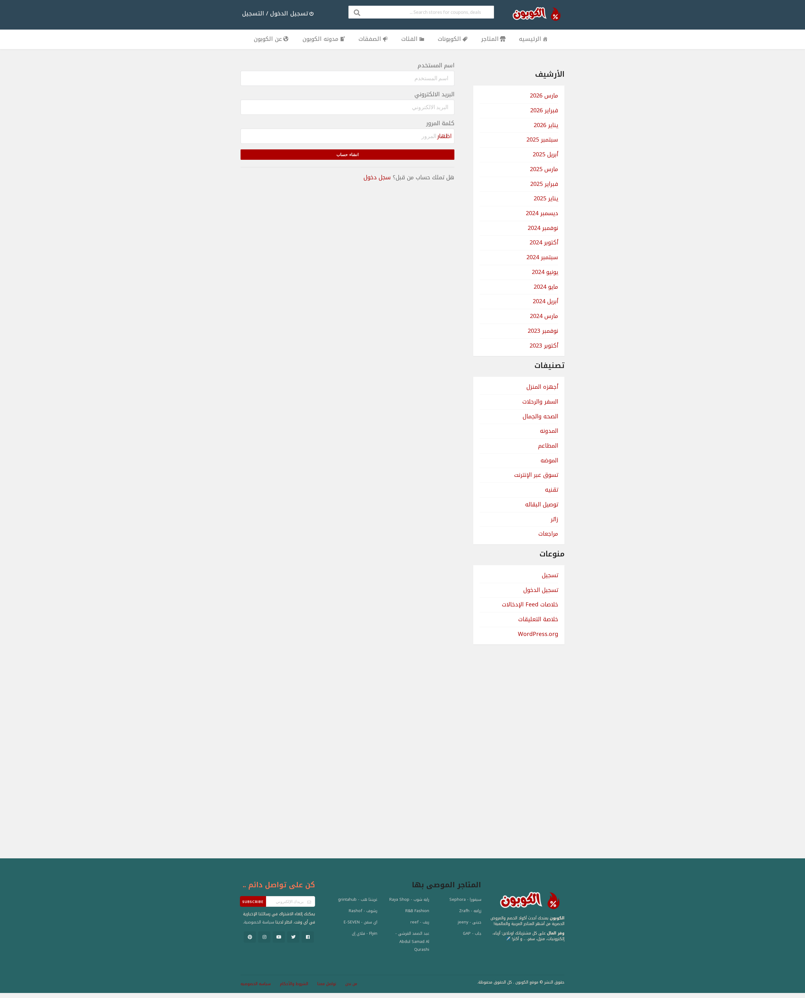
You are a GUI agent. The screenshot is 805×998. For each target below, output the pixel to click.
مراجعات (548, 533)
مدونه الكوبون (320, 39)
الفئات (409, 39)
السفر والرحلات (540, 401)
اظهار (444, 136)
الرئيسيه (530, 39)
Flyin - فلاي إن (364, 933)
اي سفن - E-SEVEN (360, 922)
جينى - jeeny (469, 922)
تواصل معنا (326, 984)
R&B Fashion (417, 911)
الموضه (549, 460)
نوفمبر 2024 (543, 228)
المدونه (549, 431)
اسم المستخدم (436, 66)
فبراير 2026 (544, 110)
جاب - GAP (472, 933)
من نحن (351, 984)
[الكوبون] (534, 13)
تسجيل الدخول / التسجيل (275, 13)
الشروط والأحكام (294, 984)
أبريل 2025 (545, 154)
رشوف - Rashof (363, 911)
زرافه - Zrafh (470, 911)
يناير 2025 (546, 198)
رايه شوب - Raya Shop (409, 899)
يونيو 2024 (545, 272)
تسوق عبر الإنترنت (536, 475)
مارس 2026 (544, 95)
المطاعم (548, 445)
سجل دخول (377, 177)
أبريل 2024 (545, 301)
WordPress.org (538, 634)
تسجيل (550, 575)
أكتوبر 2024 (544, 242)
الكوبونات (449, 39)
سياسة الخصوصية (259, 922)
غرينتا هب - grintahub (357, 899)
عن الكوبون (268, 39)
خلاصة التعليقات (538, 619)
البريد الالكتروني (434, 95)
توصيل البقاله (541, 504)
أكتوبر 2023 (544, 345)
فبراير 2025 (544, 184)
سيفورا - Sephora (465, 899)
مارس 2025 (544, 169)
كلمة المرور (440, 124)
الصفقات (369, 39)
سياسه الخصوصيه (256, 984)
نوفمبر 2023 (543, 331)
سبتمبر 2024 (542, 257)
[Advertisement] (518, 743)
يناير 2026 (546, 125)
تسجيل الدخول (540, 590)
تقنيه (551, 489)
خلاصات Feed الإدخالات (530, 604)
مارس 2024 (544, 316)
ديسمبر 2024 (542, 213)
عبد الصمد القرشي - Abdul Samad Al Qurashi (412, 941)
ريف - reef (419, 922)
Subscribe (253, 902)
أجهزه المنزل (542, 387)
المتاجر (490, 39)
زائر (554, 519)
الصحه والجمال (540, 416)
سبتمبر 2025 (542, 139)
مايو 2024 (546, 287)
